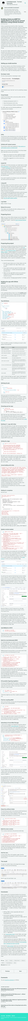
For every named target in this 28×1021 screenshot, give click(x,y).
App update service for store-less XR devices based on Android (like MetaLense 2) (14, 989)
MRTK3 (3, 962)
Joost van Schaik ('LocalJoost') (11, 7)
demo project (10, 946)
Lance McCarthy (15, 726)
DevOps (11, 960)
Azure (7, 960)
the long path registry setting (10, 198)
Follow (25, 11)
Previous (7, 971)
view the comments (9, 980)
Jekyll (22, 1017)
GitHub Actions (17, 960)
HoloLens (23, 960)
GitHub (3, 1015)
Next (20, 971)
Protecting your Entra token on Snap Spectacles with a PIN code (14, 1006)
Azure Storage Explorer (20, 220)
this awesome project (11, 250)
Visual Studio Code (10, 934)
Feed (14, 1015)
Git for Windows (4, 166)
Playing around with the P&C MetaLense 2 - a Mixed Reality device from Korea (13, 995)
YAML (15, 962)
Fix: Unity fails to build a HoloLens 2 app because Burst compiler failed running (14, 1000)
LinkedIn (9, 1015)
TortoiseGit (7, 168)
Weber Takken (4, 252)
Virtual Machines (9, 962)
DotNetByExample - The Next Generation (14, 3)
